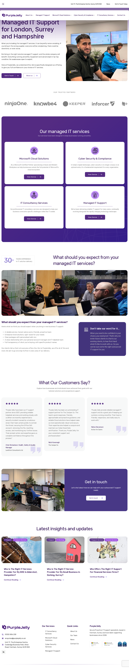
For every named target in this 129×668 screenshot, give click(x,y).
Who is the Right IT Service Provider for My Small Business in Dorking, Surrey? (63, 572)
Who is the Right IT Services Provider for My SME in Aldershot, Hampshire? (20, 572)
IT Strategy (60, 540)
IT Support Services (20, 540)
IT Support (8, 540)
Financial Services (111, 540)
